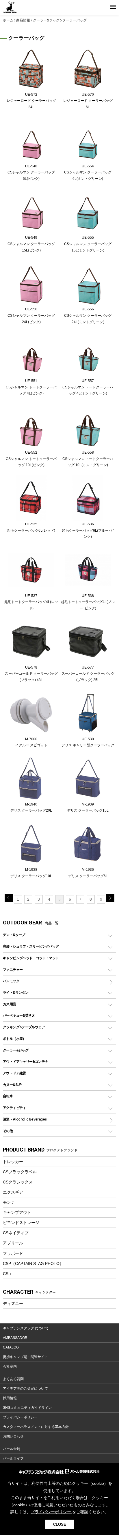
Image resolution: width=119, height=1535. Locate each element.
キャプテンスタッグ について (26, 1328)
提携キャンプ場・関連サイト (25, 1357)
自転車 (8, 1096)
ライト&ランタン (15, 992)
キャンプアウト (17, 1212)
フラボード (13, 1253)
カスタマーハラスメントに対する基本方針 (36, 1427)
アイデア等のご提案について (25, 1388)
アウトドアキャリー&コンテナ (25, 1061)
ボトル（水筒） (14, 1038)
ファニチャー (13, 969)
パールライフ (13, 1458)
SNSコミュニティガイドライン (27, 1408)
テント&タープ (14, 935)
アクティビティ (14, 1107)
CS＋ (7, 1273)
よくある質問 (13, 1379)
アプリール (13, 1243)
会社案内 (10, 1366)
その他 (8, 1131)
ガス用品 (9, 1004)
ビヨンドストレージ (21, 1222)
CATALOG (11, 1347)
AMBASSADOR (15, 1338)
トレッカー (13, 1161)
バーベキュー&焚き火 (19, 1015)
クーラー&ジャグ (15, 1050)
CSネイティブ (16, 1232)
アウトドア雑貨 (14, 1073)
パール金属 (11, 1449)
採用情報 (10, 1398)
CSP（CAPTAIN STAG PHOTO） (33, 1263)
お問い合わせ (13, 1436)
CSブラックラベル (20, 1172)
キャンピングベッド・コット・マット (31, 958)
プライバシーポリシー (20, 1417)
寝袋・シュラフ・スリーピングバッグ (31, 946)
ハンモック (11, 981)
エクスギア (13, 1192)
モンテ (9, 1202)
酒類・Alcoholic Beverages (25, 1119)
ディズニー (13, 1303)
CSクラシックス (18, 1182)
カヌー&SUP (12, 1085)
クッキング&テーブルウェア (24, 1027)
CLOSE (59, 1524)
